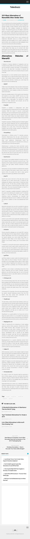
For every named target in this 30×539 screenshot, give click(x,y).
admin (4, 20)
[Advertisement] (15, 505)
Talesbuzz (15, 7)
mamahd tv (11, 398)
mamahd (7, 396)
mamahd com (13, 396)
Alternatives (21, 20)
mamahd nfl (4, 398)
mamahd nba (20, 396)
